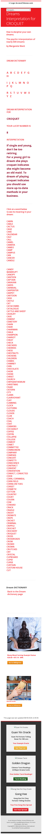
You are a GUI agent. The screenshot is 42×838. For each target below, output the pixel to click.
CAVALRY (11, 314)
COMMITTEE (13, 447)
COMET (10, 444)
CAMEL (10, 242)
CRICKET (11, 520)
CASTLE (10, 300)
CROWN (10, 546)
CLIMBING (11, 402)
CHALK (10, 332)
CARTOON (12, 295)
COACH (10, 418)
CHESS (10, 350)
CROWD (10, 544)
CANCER (11, 258)
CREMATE (11, 515)
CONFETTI (11, 460)
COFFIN (10, 434)
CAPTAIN (11, 279)
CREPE (10, 518)
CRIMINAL (11, 523)
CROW (10, 541)
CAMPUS (11, 252)
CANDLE (11, 260)
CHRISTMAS (12, 384)
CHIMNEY (11, 363)
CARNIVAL (12, 287)
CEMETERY (12, 321)
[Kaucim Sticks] (19, 700)
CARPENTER (12, 290)
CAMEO (10, 247)
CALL (9, 239)
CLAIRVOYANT (14, 397)
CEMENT (11, 319)
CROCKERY (12, 531)
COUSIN (10, 499)
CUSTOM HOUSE (15, 567)
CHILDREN (12, 358)
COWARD (11, 504)
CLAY (9, 400)
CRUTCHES (12, 549)
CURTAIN (11, 565)
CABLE (10, 224)
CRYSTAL (11, 554)
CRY (8, 552)
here (26, 824)
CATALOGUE (13, 308)
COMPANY (12, 452)
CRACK (10, 507)
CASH (9, 298)
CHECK (10, 342)
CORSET (10, 486)
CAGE (9, 229)
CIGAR (10, 387)
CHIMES (10, 361)
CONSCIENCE (13, 463)
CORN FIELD (12, 481)
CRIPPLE (11, 525)
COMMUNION (13, 450)
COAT (9, 423)
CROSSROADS (13, 538)
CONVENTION (13, 470)
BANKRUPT (12, 272)
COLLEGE (11, 439)
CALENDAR (12, 234)
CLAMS (10, 395)
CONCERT (11, 457)
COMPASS (11, 455)
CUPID (10, 559)
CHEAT (10, 340)
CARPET (10, 293)
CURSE (10, 562)
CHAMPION (12, 334)
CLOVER (10, 413)
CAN (9, 255)
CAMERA (11, 244)
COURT (10, 497)
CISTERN (11, 389)
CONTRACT (12, 465)
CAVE (9, 316)
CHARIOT (11, 337)
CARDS (10, 285)
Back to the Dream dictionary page (16, 593)
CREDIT (10, 512)
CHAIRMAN (12, 329)
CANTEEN (11, 277)
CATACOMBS (13, 306)
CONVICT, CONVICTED (17, 473)
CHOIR (10, 371)
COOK (9, 476)
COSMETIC (12, 489)
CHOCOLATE (13, 368)
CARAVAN (11, 282)
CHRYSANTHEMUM (16, 382)
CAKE (9, 231)
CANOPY (11, 274)
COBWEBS (11, 426)
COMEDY (11, 442)
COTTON (11, 491)
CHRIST (10, 376)
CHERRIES (11, 348)
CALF (9, 237)
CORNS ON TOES (15, 484)
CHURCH (11, 379)
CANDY (10, 269)
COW (9, 502)
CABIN (10, 221)
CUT (9, 570)
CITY (9, 392)
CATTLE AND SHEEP (16, 311)
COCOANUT (12, 429)
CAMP (9, 250)
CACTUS (10, 226)
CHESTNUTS (12, 353)
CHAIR (10, 327)
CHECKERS (12, 345)
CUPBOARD (12, 557)
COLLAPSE (12, 436)
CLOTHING (12, 408)
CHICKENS (11, 355)
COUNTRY (11, 494)
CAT (9, 303)
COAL (9, 421)
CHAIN (10, 324)
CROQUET (11, 533)
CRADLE (10, 510)
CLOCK (10, 405)
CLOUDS (11, 410)
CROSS (10, 536)
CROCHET (11, 528)
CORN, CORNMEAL (16, 478)
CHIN (9, 366)
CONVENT (11, 468)
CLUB (9, 416)
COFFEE (10, 431)
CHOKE (10, 374)
